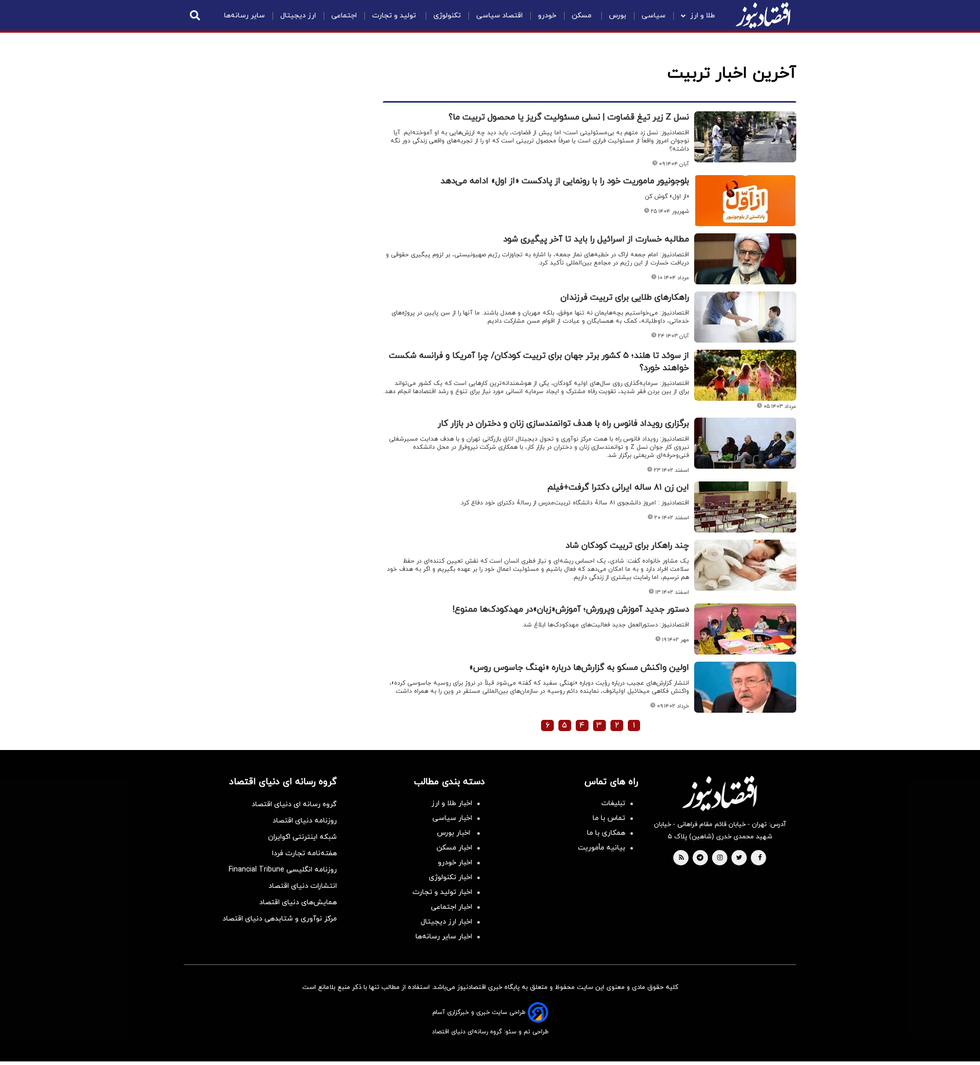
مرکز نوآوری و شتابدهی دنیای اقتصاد (280, 919)
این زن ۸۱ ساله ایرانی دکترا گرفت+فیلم (618, 487)
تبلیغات (613, 803)
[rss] (681, 858)
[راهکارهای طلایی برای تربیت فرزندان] (745, 317)
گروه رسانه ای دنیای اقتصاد (294, 804)
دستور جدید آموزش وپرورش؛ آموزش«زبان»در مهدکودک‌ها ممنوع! (571, 609)
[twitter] (739, 858)
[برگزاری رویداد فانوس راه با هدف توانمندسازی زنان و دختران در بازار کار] (745, 443)
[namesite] (763, 15)
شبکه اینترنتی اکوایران (302, 837)
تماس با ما (609, 818)
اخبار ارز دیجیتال (446, 922)
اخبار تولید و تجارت (442, 892)
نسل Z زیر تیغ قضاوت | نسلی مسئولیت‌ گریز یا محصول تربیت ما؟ (569, 117)
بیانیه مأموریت (601, 848)
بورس (617, 15)
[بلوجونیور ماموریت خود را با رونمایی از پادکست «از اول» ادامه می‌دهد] (745, 200)
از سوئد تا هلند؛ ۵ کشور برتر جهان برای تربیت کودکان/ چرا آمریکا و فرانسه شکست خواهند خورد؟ (539, 362)
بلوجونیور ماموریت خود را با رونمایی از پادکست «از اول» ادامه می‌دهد (564, 181)
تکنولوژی (447, 15)
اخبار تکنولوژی (450, 877)
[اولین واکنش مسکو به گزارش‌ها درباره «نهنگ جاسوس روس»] (745, 687)
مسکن (583, 15)
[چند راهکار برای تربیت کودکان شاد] (745, 565)
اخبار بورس (454, 833)
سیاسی (654, 15)
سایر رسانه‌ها (244, 15)
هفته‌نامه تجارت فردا (304, 853)
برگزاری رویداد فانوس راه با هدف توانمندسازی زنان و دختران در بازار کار (563, 424)
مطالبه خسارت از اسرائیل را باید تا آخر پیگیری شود (596, 239)
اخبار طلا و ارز (451, 803)
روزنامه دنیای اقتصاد (305, 821)
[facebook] (760, 858)
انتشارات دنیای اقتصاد (302, 886)
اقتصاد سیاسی (499, 15)
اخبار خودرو (455, 862)
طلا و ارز (702, 15)
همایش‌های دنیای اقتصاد (298, 902)
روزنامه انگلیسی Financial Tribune (283, 870)
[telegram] (700, 858)
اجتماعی (344, 15)
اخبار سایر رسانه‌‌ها (443, 936)
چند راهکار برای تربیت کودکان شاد (627, 546)
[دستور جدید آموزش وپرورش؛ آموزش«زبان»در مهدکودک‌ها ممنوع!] (745, 629)
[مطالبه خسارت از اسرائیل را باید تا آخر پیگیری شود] (745, 258)
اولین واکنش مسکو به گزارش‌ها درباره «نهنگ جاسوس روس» (579, 668)
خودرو (547, 15)
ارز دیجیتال (298, 15)
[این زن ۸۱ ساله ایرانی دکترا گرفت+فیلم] (745, 506)
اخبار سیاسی (452, 818)
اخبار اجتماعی (451, 907)
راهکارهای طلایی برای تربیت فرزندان (624, 298)
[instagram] (720, 858)
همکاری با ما (606, 833)
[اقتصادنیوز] (719, 793)
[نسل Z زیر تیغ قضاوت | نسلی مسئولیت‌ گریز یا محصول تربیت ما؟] (745, 136)
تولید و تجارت (395, 15)
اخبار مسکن (454, 848)
